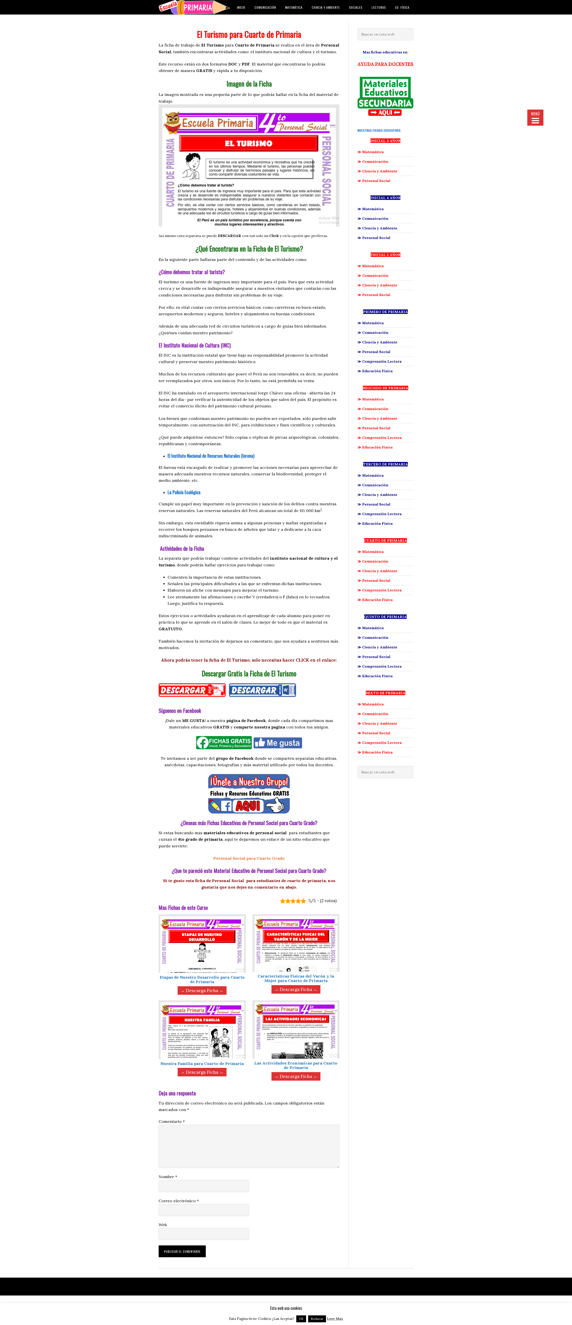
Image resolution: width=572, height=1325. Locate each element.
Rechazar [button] (317, 1319)
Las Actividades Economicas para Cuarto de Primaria (295, 1065)
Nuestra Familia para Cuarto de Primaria (202, 1063)
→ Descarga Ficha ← (202, 990)
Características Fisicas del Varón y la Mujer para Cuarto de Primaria (296, 978)
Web (163, 1224)
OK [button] (301, 1319)
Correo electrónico (179, 1200)
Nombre (168, 1176)
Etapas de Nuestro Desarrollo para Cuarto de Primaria (202, 979)
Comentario (172, 1121)
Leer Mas (335, 1319)
